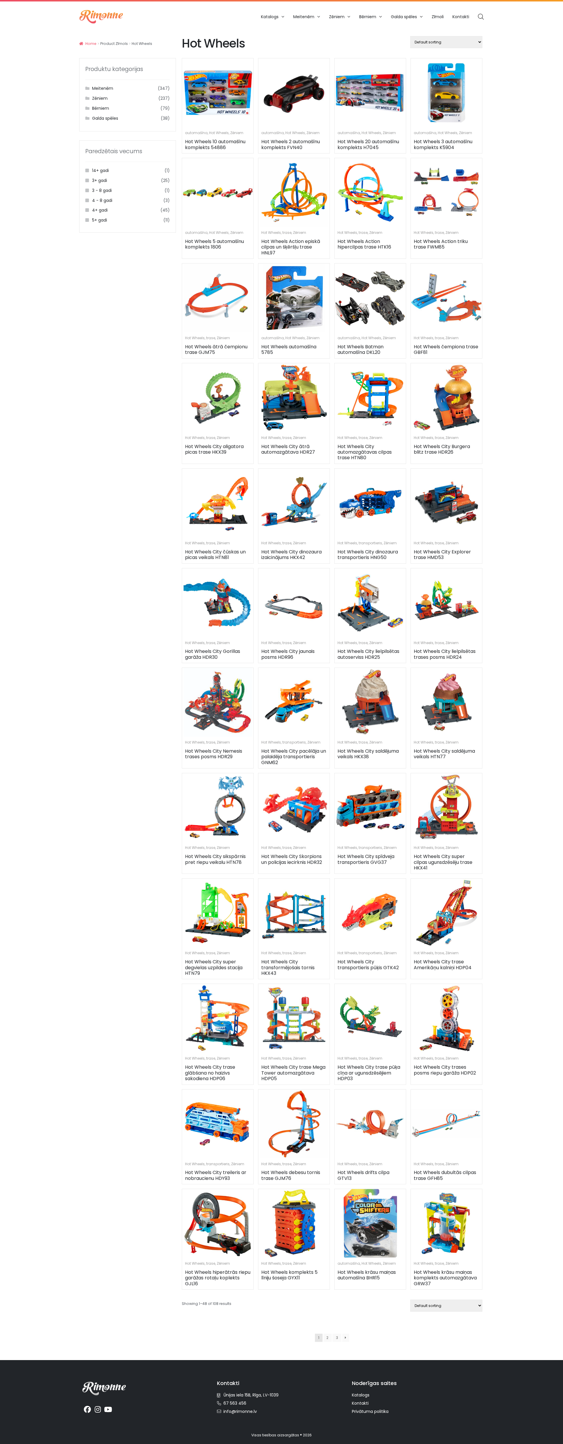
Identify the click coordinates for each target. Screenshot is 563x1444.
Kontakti (460, 17)
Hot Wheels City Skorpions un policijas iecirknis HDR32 (291, 859)
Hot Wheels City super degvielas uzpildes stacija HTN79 (214, 967)
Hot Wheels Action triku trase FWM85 (441, 244)
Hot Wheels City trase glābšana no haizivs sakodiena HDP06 (210, 1073)
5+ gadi (99, 220)
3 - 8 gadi (102, 190)
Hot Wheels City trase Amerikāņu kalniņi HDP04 (443, 964)
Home (90, 43)
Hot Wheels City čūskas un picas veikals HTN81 (215, 554)
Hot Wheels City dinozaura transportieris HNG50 (368, 554)
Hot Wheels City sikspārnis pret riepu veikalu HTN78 (215, 859)
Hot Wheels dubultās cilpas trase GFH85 (445, 1175)
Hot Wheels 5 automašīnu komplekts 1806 (214, 244)
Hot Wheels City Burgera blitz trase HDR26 (442, 449)
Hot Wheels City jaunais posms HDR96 (288, 654)
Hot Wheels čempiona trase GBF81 (446, 349)
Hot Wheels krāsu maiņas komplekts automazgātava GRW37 (445, 1278)
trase (286, 232)
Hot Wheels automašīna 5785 (288, 349)
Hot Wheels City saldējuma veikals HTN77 (444, 754)
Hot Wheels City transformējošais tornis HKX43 (288, 967)
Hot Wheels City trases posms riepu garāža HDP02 (445, 1070)
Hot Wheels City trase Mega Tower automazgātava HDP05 (293, 1073)
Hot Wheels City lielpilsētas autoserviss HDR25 (368, 654)
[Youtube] (108, 1409)
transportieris (370, 543)
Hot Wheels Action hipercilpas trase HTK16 (364, 244)
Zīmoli (438, 17)
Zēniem (337, 17)
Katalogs (270, 17)
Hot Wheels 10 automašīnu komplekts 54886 (215, 144)
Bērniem (367, 17)
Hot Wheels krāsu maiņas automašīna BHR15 (367, 1275)
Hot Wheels (219, 132)
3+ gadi (99, 180)
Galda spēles (404, 17)
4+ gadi (100, 210)
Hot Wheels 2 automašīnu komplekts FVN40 (290, 144)
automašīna (196, 132)
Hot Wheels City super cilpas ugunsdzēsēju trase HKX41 (443, 862)
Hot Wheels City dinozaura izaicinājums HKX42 (291, 554)
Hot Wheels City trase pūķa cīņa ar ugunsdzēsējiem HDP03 (369, 1073)
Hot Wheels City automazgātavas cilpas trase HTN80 (365, 452)
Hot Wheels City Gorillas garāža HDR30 (212, 654)
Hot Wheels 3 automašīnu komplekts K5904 (443, 144)
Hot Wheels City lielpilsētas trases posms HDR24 (445, 654)
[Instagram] (98, 1409)
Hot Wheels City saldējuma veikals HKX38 (368, 754)
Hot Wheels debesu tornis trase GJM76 (290, 1175)
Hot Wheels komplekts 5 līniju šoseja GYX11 (289, 1275)
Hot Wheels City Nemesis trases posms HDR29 (213, 754)
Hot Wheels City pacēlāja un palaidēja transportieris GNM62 (293, 757)
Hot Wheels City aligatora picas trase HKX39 (214, 449)
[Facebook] (87, 1409)
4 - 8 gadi (102, 200)
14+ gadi (100, 170)
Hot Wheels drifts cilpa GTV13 (363, 1175)
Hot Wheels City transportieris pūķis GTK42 (368, 964)
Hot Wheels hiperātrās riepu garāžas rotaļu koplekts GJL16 (217, 1278)
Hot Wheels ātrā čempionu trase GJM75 (216, 349)
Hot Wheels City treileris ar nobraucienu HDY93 (215, 1175)
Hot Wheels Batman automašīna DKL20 (361, 349)
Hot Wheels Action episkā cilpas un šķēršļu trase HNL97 (290, 247)
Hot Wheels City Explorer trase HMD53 (442, 554)
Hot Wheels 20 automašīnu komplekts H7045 (368, 144)
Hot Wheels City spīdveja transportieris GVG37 (366, 859)
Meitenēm (303, 17)
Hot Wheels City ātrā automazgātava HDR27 (288, 449)
